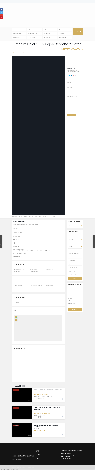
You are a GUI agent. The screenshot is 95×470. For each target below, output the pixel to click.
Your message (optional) (72, 96)
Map (36, 216)
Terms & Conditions (38, 455)
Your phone (69, 87)
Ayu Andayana (72, 69)
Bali (21, 271)
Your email (69, 82)
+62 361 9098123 (68, 453)
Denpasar (23, 52)
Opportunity (38, 459)
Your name (69, 77)
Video (40, 216)
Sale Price (70, 287)
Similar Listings (53, 216)
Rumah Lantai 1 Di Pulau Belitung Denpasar (48, 390)
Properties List (36, 5)
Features (31, 216)
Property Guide (47, 5)
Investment (68, 5)
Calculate (75, 309)
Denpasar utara (37, 411)
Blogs (37, 457)
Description (14, 216)
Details (25, 216)
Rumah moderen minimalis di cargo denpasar (46, 426)
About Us (77, 5)
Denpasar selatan (38, 391)
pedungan (29, 52)
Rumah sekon (14, 41)
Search (75, 278)
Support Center (39, 453)
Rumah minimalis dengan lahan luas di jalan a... (47, 408)
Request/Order (58, 5)
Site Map (38, 451)
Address (20, 216)
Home (28, 5)
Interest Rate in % (71, 303)
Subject (68, 91)
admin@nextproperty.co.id (70, 455)
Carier (37, 458)
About (37, 450)
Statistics (45, 216)
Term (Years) (70, 298)
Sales (19, 41)
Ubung (35, 428)
